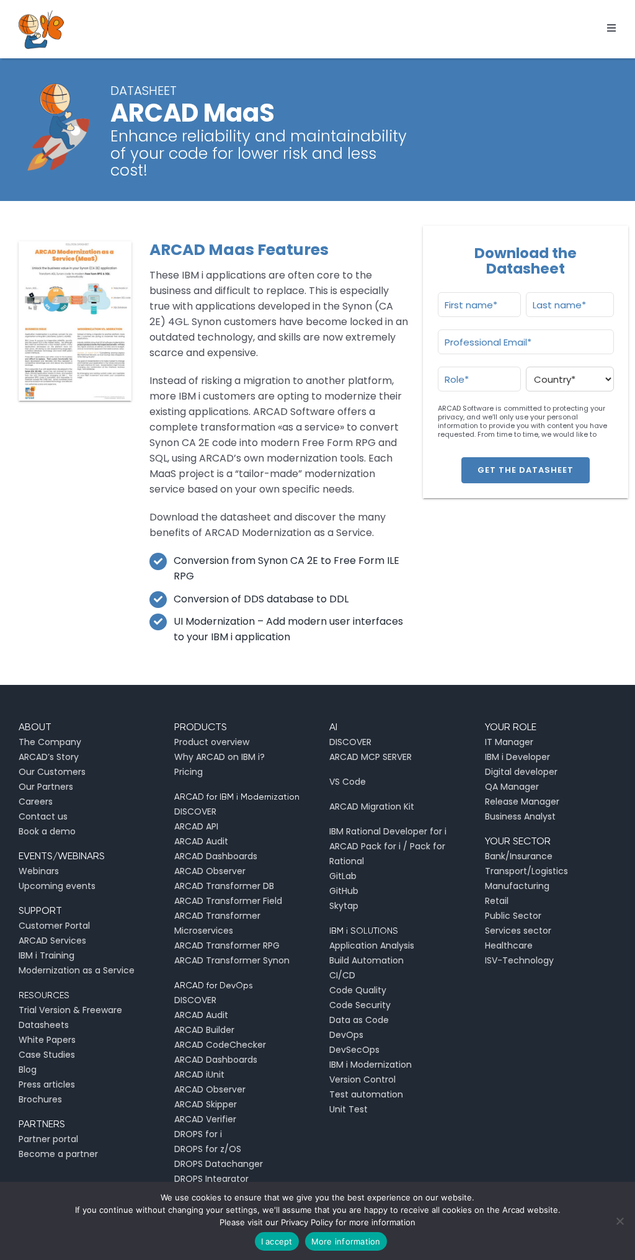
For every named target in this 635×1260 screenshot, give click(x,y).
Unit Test (348, 1109)
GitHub (343, 891)
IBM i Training (46, 955)
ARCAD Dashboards (215, 856)
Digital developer (521, 772)
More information (346, 1241)
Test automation (366, 1094)
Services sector (518, 930)
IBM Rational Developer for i (387, 831)
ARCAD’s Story (49, 757)
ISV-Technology (519, 960)
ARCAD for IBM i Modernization (237, 797)
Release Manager (522, 801)
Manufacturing (517, 886)
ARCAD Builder (204, 1030)
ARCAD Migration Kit (371, 806)
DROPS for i (198, 1134)
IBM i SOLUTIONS (363, 931)
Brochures (40, 1099)
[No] (619, 1221)
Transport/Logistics (526, 871)
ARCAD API (196, 826)
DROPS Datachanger (218, 1164)
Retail (496, 901)
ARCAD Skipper (205, 1104)
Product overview (211, 742)
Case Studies (47, 1054)
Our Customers (52, 772)
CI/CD (342, 975)
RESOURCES (44, 995)
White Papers (47, 1040)
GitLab (343, 876)
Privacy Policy (307, 1222)
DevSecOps (354, 1049)
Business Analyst (520, 816)
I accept (277, 1241)
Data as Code (359, 1020)
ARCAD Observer (210, 871)
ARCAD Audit (201, 841)
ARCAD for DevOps (213, 985)
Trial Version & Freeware (70, 1010)
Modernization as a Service (77, 970)
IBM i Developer (517, 757)
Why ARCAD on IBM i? (219, 757)
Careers (36, 801)
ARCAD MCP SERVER (370, 757)
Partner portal (48, 1139)
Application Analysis (371, 945)
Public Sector (513, 915)
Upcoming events (57, 886)
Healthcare (509, 945)
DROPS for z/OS (207, 1149)
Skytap (343, 906)
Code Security (360, 1005)
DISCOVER (195, 811)
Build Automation (366, 960)
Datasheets (44, 1025)
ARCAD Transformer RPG (227, 945)
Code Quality (357, 990)
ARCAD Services (52, 940)
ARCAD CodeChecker (220, 1045)
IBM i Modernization (370, 1064)
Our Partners (46, 786)
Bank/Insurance (519, 856)
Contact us (43, 816)
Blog (28, 1069)
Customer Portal (54, 925)
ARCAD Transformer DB (224, 886)
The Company (50, 742)
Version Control (362, 1079)
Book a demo (47, 831)
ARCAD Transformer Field (228, 901)
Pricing (188, 772)
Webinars (39, 871)
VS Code (347, 781)
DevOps (346, 1035)
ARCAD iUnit (199, 1074)
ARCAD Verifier (205, 1119)
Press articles (47, 1084)
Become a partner (58, 1154)
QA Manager (512, 786)
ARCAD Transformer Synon (232, 960)
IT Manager (509, 742)
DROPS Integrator (211, 1179)
